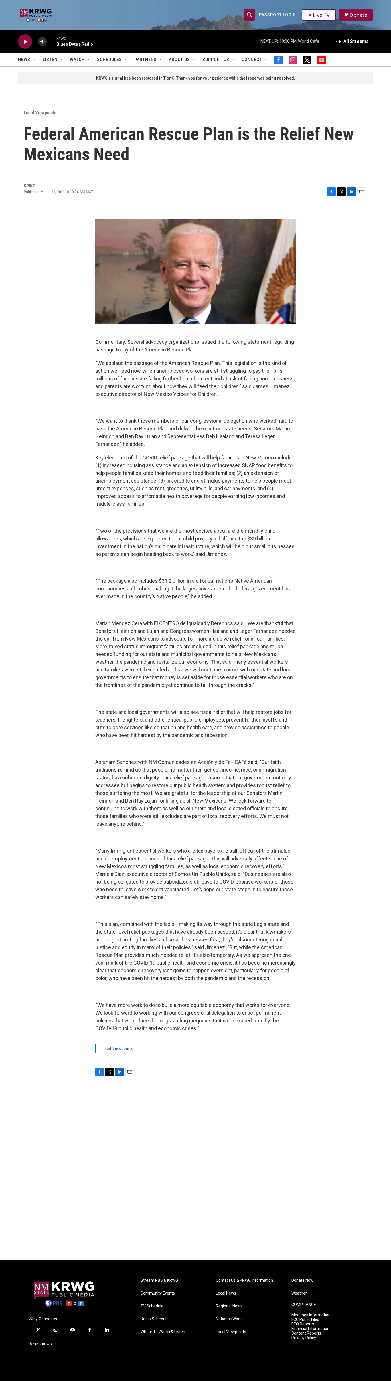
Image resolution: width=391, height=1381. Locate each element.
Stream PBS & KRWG (159, 1280)
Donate (358, 15)
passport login (277, 15)
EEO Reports (302, 1324)
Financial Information (310, 1329)
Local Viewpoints (40, 112)
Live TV (321, 14)
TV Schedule (152, 1306)
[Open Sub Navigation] (34, 59)
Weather (299, 1293)
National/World (229, 1319)
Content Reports (306, 1333)
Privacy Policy (303, 1338)
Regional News (229, 1306)
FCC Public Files (305, 1319)
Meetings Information (311, 1315)
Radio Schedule (155, 1319)
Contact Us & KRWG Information (244, 1280)
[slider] (51, 41)
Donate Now (302, 1280)
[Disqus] (195, 1182)
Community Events (158, 1293)
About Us (179, 59)
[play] (25, 41)
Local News (226, 1293)
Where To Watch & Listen (163, 1332)
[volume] (42, 41)
